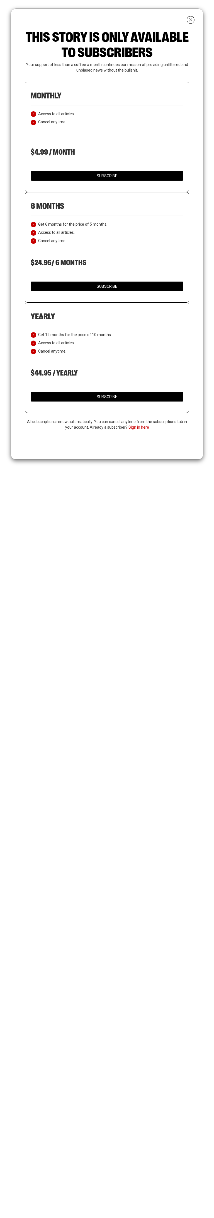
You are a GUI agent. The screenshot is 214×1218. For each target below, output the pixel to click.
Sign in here (138, 427)
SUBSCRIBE (107, 176)
